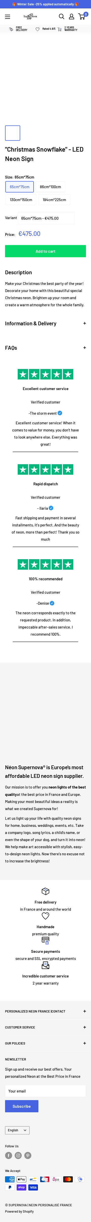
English (13, 1130)
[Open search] (61, 16)
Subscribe (22, 1106)
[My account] (71, 16)
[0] (82, 16)
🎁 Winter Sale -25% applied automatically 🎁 (45, 4)
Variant (11, 217)
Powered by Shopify (19, 1211)
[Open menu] (7, 17)
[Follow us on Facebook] (8, 1155)
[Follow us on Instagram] (18, 1155)
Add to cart (45, 251)
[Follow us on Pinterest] (27, 1155)
